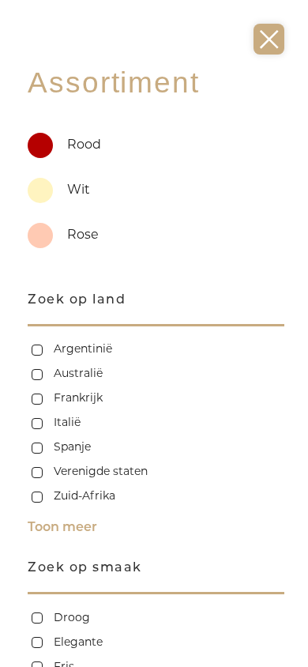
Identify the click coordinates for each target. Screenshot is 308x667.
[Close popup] (269, 39)
